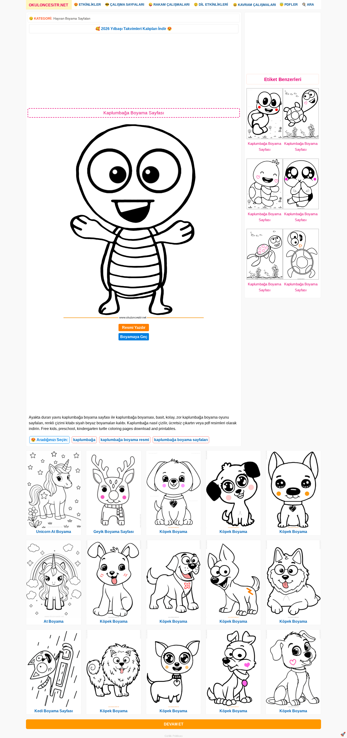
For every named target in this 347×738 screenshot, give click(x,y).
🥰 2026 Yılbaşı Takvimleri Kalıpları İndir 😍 (133, 29)
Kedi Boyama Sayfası (53, 711)
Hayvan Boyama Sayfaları (71, 18)
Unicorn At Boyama (53, 532)
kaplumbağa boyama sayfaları (181, 440)
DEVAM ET (173, 724)
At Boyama (53, 621)
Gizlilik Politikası (174, 735)
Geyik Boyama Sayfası (113, 532)
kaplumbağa (84, 440)
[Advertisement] (134, 70)
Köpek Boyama (113, 621)
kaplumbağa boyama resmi (125, 440)
